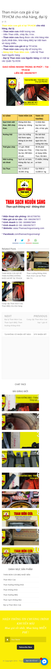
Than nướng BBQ (10, 595)
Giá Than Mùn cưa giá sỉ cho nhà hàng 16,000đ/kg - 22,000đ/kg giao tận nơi (18, 516)
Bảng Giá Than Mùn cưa (16, 52)
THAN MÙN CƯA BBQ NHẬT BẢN (16, 574)
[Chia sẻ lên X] (22, 240)
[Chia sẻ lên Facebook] (15, 240)
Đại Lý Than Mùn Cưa (12, 605)
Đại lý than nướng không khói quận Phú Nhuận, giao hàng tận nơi (20, 478)
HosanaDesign (34, 664)
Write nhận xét (39, 334)
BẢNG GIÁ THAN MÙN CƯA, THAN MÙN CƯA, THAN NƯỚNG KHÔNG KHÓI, (20, 400)
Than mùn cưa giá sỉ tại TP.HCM (19, 25)
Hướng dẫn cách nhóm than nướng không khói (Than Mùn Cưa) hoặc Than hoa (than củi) (20, 438)
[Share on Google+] (29, 240)
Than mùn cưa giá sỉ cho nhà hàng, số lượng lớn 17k (19, 552)
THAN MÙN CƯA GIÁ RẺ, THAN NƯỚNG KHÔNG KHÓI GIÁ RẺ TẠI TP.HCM (12, 275)
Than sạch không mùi (12, 600)
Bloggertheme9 (21, 664)
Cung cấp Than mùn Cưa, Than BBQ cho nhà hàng (12, 304)
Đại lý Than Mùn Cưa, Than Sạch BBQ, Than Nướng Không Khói (13, 322)
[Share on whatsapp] (35, 240)
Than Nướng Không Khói (13, 585)
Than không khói (10, 590)
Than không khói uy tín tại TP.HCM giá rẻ (18, 496)
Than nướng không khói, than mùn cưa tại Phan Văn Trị (37, 275)
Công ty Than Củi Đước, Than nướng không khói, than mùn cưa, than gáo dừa (19, 419)
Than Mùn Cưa (9, 580)
